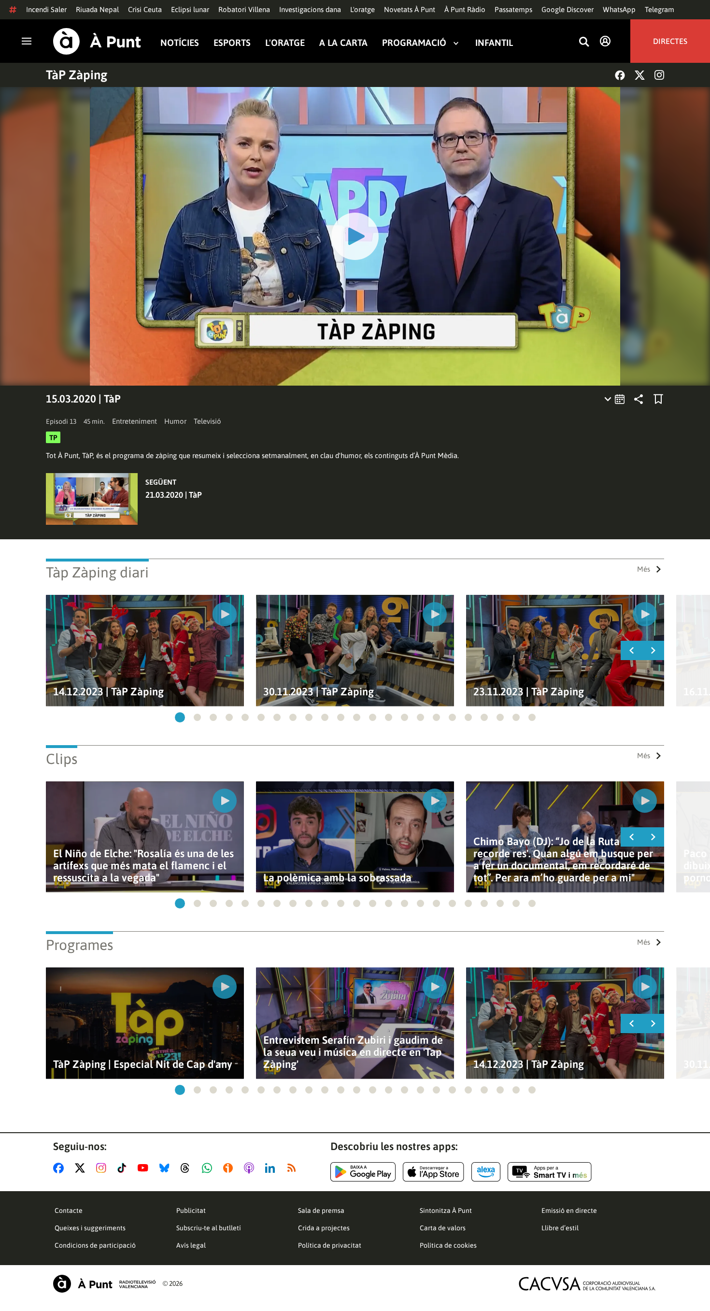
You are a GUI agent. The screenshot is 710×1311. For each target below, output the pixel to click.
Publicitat (191, 1210)
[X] (640, 75)
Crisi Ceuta (145, 9)
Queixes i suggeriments (90, 1228)
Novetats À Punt (409, 9)
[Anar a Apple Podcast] (251, 1168)
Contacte (69, 1210)
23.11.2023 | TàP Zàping (528, 692)
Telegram (659, 9)
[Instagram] (659, 75)
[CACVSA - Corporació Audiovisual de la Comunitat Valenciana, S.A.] (587, 1284)
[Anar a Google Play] (363, 1171)
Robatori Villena (244, 9)
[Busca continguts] (584, 42)
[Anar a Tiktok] (123, 1168)
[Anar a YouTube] (145, 1168)
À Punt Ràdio (464, 9)
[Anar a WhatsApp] (209, 1168)
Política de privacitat (329, 1245)
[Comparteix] (638, 399)
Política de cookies (448, 1245)
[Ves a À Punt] (97, 41)
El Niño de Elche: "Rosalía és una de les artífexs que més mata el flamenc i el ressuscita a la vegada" (143, 866)
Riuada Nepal (97, 9)
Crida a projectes (324, 1228)
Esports (232, 43)
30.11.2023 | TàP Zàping (318, 692)
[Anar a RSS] (293, 1168)
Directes (670, 41)
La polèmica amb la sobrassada (337, 878)
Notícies (179, 43)
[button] (180, 717)
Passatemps (513, 9)
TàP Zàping (76, 75)
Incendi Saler (46, 9)
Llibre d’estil (560, 1228)
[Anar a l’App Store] (433, 1171)
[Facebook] (620, 75)
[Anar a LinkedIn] (272, 1168)
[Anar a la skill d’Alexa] (485, 1171)
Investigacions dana (310, 9)
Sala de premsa (321, 1210)
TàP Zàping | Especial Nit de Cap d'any (142, 1064)
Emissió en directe (569, 1210)
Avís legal (191, 1245)
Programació (414, 43)
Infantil (494, 43)
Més (643, 569)
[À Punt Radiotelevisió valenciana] (104, 1284)
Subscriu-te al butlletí (208, 1228)
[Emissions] (615, 399)
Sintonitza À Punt (446, 1210)
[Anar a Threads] (188, 1168)
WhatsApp (619, 9)
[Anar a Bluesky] (166, 1168)
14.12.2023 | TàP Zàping (108, 692)
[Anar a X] (82, 1168)
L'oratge (362, 9)
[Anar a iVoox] (230, 1168)
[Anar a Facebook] (60, 1168)
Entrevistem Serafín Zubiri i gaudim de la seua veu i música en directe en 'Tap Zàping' (353, 1052)
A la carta (343, 43)
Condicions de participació (95, 1245)
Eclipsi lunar (190, 9)
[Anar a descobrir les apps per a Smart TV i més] (550, 1171)
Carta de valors (443, 1228)
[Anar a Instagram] (103, 1168)
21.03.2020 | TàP (173, 495)
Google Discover (567, 9)
